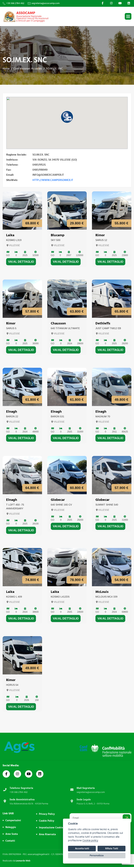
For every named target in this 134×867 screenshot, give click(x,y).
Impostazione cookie (51, 827)
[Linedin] (39, 774)
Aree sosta (11, 834)
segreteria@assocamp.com (45, 3)
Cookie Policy (46, 821)
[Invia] (126, 818)
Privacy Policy (47, 814)
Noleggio (10, 827)
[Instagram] (112, 3)
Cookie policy (90, 840)
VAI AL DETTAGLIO (21, 261)
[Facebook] (103, 3)
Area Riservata (47, 834)
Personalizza (97, 855)
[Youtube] (120, 3)
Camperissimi (13, 820)
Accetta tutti (82, 848)
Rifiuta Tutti (111, 848)
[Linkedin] (129, 3)
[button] (128, 16)
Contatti (10, 841)
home (6, 68)
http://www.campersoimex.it (52, 180)
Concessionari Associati (27, 68)
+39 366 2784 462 (15, 3)
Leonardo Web (23, 861)
